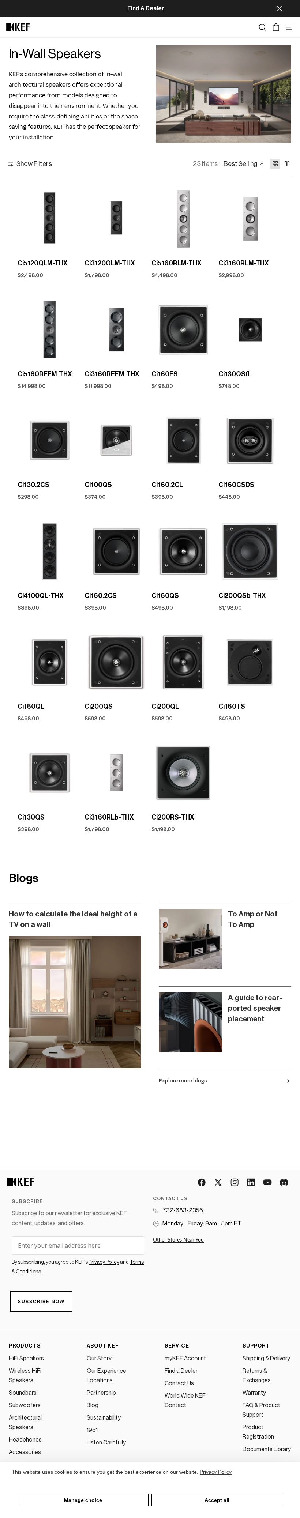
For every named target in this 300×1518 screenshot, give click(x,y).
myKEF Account (185, 1358)
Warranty (254, 1393)
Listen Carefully (106, 1443)
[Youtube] (268, 1183)
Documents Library (267, 1449)
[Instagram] (235, 1183)
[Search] (262, 27)
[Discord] (284, 1183)
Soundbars (23, 1393)
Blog (92, 1405)
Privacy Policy (216, 1472)
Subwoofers (25, 1405)
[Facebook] (202, 1183)
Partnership (101, 1393)
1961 (92, 1430)
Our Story (99, 1358)
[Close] (279, 8)
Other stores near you (178, 1240)
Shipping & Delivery (266, 1358)
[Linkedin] (251, 1183)
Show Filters (34, 164)
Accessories (25, 1452)
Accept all (217, 1500)
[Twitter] (218, 1183)
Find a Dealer (181, 1371)
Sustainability (104, 1418)
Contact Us (179, 1383)
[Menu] (289, 27)
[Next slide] (73, 219)
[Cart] (276, 27)
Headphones (25, 1440)
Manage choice (83, 1500)
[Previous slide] (26, 219)
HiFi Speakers (26, 1358)
